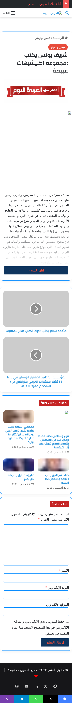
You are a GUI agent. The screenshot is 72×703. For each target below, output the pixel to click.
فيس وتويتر (42, 38)
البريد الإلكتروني (57, 587)
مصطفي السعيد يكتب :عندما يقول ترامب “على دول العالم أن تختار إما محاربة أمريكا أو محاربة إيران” (19, 434)
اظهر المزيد (37, 270)
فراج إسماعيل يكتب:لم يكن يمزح (21, 477)
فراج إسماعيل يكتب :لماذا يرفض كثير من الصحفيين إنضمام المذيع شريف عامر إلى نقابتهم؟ (53, 442)
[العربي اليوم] (52, 13)
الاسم (64, 570)
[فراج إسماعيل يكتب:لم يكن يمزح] (18, 464)
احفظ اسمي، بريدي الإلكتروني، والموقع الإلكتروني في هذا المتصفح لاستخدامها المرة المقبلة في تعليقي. (40, 627)
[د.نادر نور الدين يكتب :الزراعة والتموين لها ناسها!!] (53, 464)
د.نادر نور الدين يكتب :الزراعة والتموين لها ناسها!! (57, 479)
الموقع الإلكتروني (57, 604)
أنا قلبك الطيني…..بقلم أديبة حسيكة (35, 4)
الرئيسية (59, 38)
